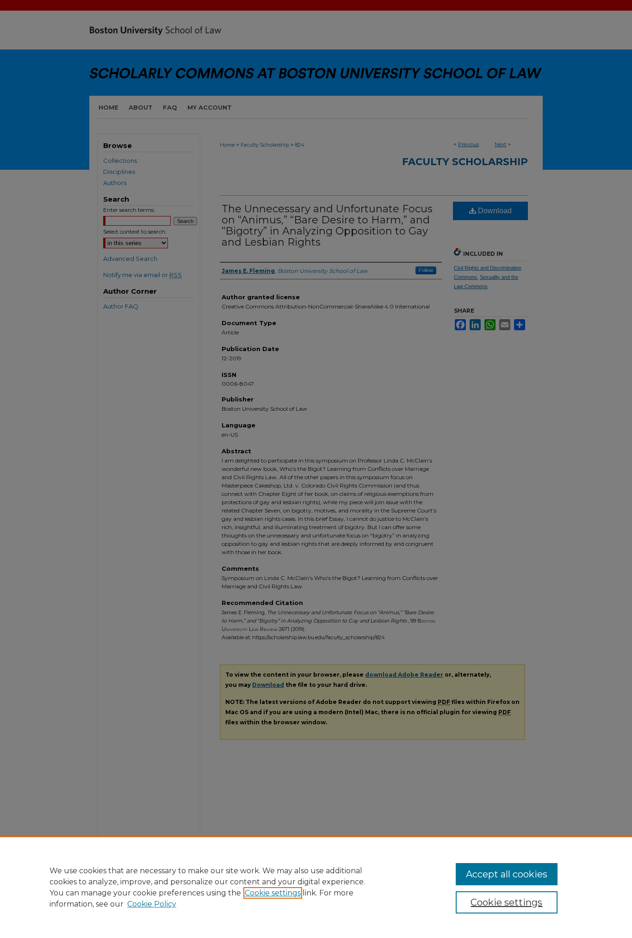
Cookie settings (273, 893)
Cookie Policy (151, 904)
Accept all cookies (506, 874)
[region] (316, 887)
